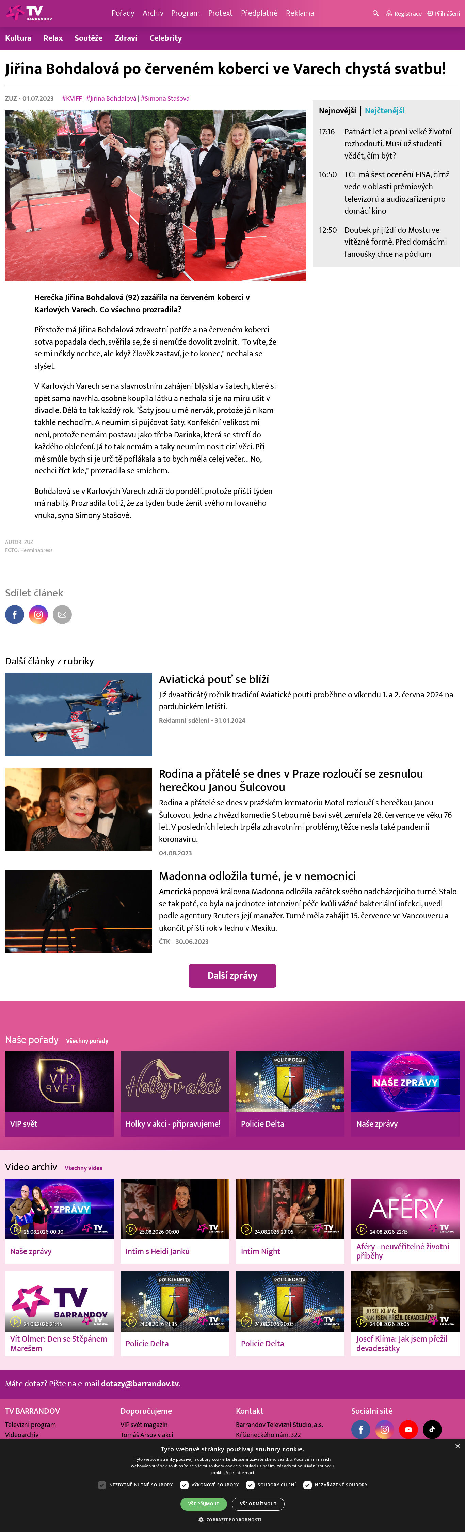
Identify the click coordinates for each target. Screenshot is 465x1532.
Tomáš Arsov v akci (147, 1435)
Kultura (18, 38)
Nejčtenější (385, 111)
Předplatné (259, 13)
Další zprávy (233, 975)
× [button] (457, 1446)
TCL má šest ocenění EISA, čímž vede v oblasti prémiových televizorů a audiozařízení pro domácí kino (396, 193)
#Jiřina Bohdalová (111, 99)
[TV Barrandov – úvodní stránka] (29, 13)
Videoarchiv (21, 1435)
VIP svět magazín (144, 1425)
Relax (53, 38)
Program (185, 13)
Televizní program (30, 1425)
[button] (232, 1520)
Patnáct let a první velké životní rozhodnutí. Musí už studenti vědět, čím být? (398, 144)
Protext (220, 13)
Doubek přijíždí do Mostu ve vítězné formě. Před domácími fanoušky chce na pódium (395, 242)
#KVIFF (72, 99)
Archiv (153, 13)
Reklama (300, 13)
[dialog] (232, 1485)
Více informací (240, 1473)
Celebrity (165, 38)
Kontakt (249, 1411)
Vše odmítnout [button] (258, 1504)
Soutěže (88, 38)
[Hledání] (377, 13)
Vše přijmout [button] (203, 1504)
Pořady (123, 13)
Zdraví (126, 38)
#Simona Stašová (165, 99)
